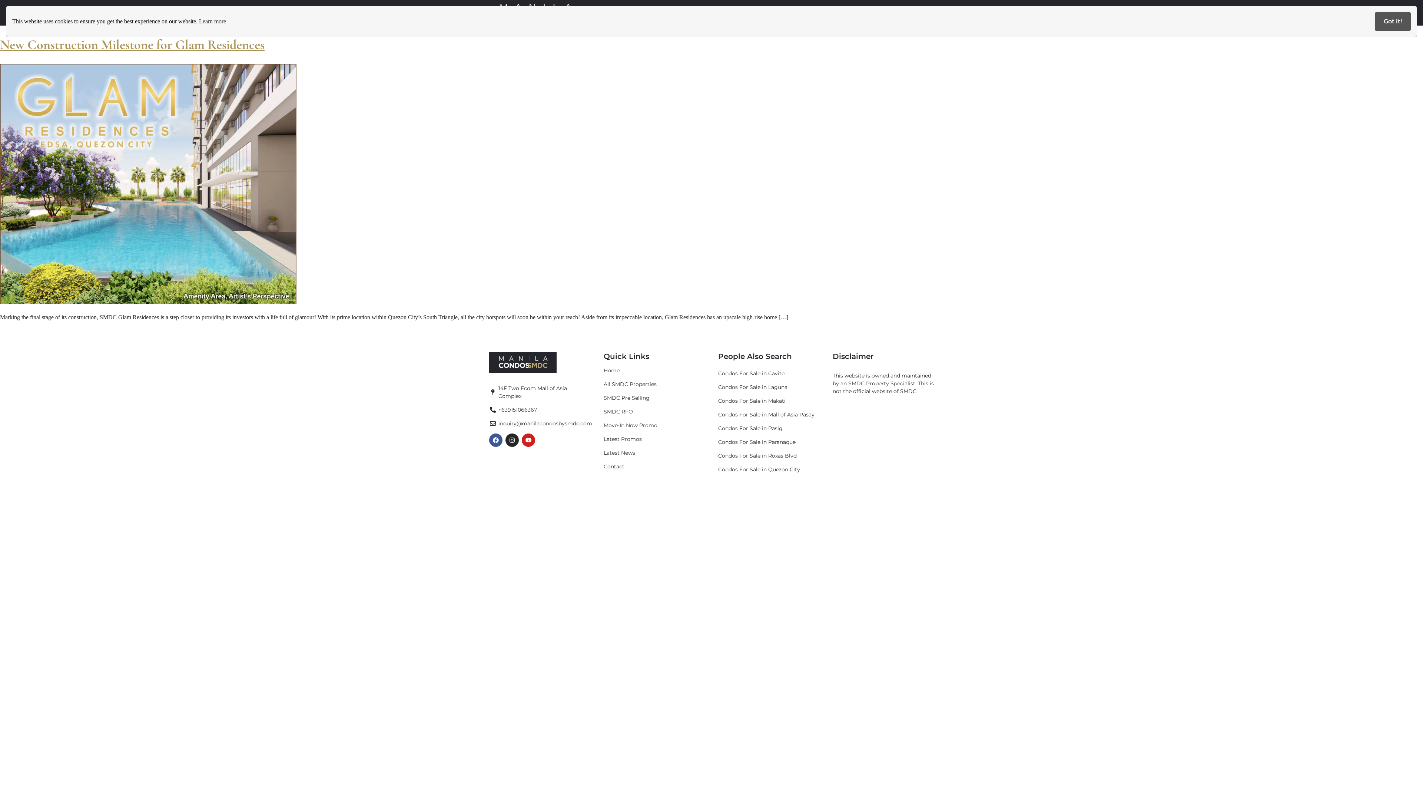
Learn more (212, 21)
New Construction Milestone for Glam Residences (132, 45)
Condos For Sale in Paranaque (757, 442)
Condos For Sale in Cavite (751, 373)
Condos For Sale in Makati (752, 401)
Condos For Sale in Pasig (750, 428)
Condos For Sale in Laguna (752, 387)
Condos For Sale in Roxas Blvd (757, 455)
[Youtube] (528, 440)
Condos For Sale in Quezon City (759, 469)
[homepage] (523, 362)
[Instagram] (512, 440)
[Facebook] (495, 440)
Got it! (1393, 21)
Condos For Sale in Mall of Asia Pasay (766, 414)
